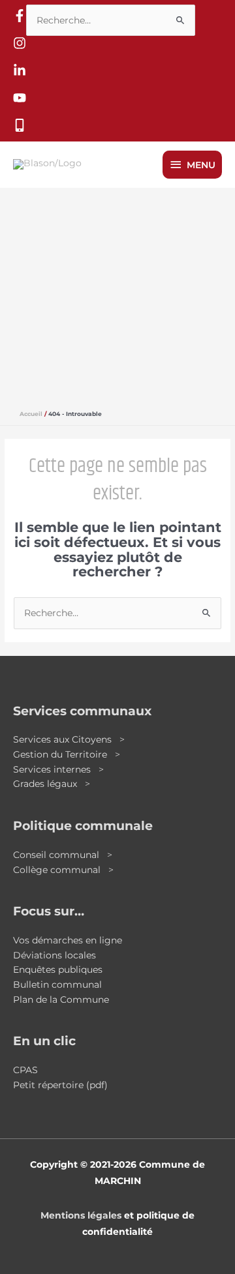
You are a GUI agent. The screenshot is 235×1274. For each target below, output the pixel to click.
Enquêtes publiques (57, 969)
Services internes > (58, 769)
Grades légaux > (51, 783)
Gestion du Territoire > (66, 754)
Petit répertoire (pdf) (60, 1085)
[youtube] (19, 101)
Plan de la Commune (61, 999)
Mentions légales (80, 1215)
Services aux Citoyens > (69, 739)
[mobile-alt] (19, 128)
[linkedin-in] (19, 73)
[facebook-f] (19, 19)
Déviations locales (54, 955)
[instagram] (19, 46)
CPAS (25, 1070)
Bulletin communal (57, 984)
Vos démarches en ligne (67, 940)
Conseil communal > (62, 855)
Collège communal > (63, 870)
